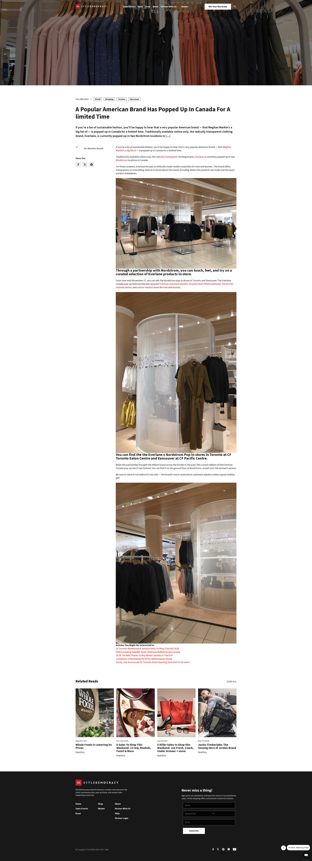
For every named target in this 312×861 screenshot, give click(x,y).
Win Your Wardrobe (218, 6)
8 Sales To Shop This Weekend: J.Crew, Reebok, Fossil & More (133, 748)
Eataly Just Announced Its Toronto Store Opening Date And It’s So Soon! (153, 662)
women (176, 287)
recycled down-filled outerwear (205, 284)
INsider (184, 6)
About (155, 6)
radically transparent (166, 157)
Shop (147, 6)
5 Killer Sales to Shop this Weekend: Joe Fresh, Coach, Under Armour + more (175, 748)
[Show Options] (223, 814)
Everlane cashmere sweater (174, 284)
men (165, 287)
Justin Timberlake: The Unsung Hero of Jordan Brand (217, 746)
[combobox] (198, 814)
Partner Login (121, 818)
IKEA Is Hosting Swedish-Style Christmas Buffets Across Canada (148, 652)
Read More (80, 752)
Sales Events (129, 6)
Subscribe (194, 831)
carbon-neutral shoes (148, 287)
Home (78, 803)
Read (140, 6)
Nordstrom (121, 160)
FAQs (117, 813)
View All (231, 681)
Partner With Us (169, 6)
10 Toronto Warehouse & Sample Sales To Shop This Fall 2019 (147, 648)
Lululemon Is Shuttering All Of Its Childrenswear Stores (144, 659)
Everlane (198, 157)
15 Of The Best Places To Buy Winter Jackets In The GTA (144, 655)
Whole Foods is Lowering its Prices (94, 746)
